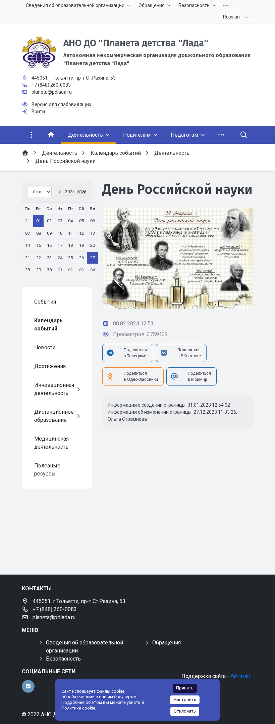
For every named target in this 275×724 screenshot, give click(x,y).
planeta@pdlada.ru (52, 92)
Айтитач (240, 676)
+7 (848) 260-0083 (51, 85)
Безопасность (63, 658)
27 (92, 257)
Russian (231, 16)
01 (38, 220)
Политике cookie (78, 708)
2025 (69, 191)
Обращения (166, 642)
